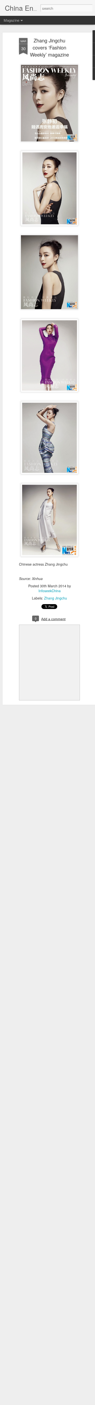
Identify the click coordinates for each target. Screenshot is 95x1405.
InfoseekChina (49, 590)
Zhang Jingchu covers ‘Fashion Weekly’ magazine (49, 47)
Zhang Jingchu (55, 598)
